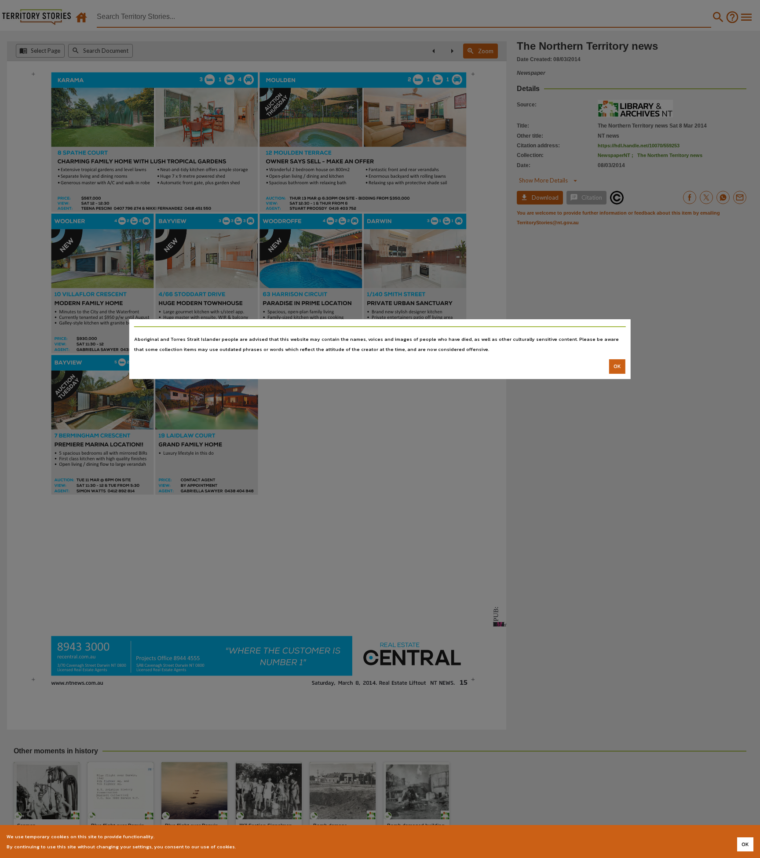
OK (617, 366)
